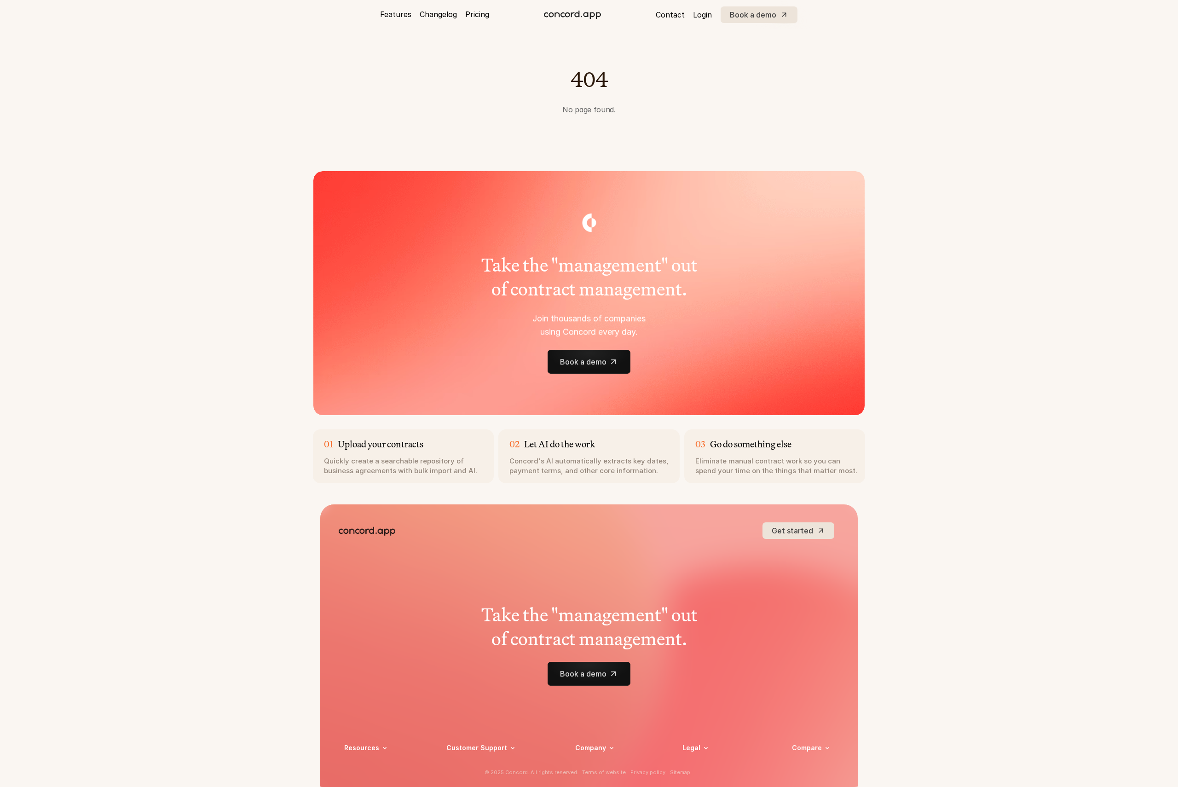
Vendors (804, 761)
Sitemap (680, 772)
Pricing (477, 14)
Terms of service (707, 777)
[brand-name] (572, 14)
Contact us (592, 777)
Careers (587, 765)
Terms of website (604, 772)
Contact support (472, 777)
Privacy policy (703, 765)
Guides (354, 777)
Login (702, 14)
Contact (670, 14)
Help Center (464, 765)
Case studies (363, 765)
